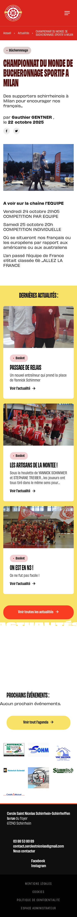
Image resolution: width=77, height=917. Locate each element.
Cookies (38, 891)
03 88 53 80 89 (23, 841)
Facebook (38, 860)
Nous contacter (24, 850)
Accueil (7, 33)
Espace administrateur (38, 908)
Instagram (38, 865)
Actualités (23, 33)
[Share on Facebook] (6, 131)
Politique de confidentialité (38, 899)
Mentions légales (38, 883)
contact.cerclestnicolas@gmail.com (38, 845)
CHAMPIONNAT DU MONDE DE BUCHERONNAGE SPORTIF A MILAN (54, 33)
